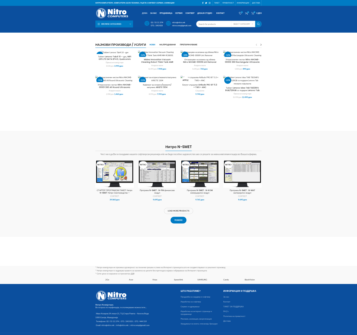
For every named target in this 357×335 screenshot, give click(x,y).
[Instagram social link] (209, 3)
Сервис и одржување (190, 306)
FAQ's (226, 311)
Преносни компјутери (114, 62)
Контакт (226, 301)
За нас (226, 297)
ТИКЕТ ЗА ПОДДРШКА (233, 306)
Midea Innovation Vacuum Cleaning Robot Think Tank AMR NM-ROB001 (157, 62)
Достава (227, 321)
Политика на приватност (234, 316)
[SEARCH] (258, 24)
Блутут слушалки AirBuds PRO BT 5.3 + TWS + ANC (199, 86)
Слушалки (200, 91)
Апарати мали (157, 65)
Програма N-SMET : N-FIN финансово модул (157, 191)
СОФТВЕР (114, 196)
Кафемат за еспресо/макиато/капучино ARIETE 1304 (157, 86)
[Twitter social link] (206, 3)
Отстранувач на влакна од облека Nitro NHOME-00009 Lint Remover (200, 60)
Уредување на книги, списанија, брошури (199, 323)
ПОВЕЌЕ (178, 220)
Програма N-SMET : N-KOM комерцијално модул (200, 191)
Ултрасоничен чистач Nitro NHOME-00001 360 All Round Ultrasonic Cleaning (114, 87)
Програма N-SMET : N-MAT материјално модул (242, 191)
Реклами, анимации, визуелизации (196, 319)
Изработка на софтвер (191, 301)
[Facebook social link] (202, 3)
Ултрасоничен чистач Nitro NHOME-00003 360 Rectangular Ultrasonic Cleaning (242, 62)
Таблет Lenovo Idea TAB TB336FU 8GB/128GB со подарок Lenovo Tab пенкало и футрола (242, 90)
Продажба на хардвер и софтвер (195, 297)
